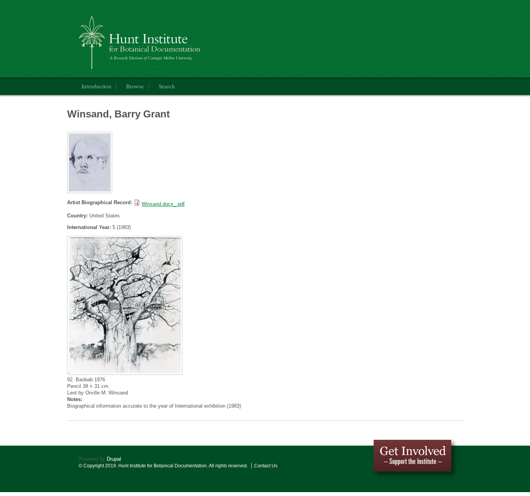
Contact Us (265, 465)
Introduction (96, 86)
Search (167, 86)
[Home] (181, 41)
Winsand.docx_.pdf (163, 204)
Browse (135, 86)
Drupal (114, 459)
